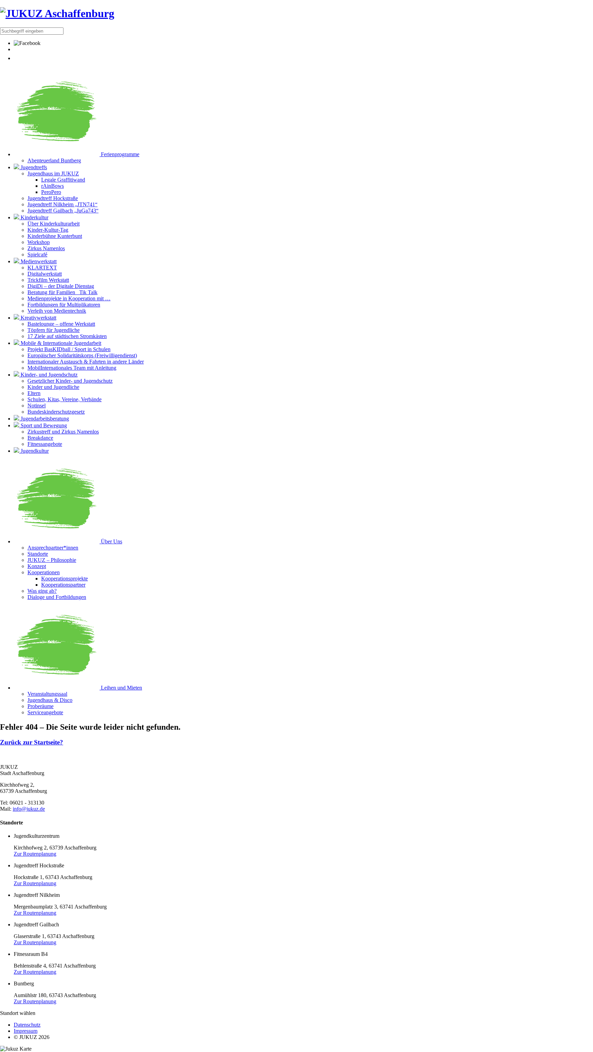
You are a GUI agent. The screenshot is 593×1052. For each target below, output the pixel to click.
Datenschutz (27, 1025)
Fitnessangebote (44, 444)
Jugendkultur (34, 451)
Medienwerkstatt (38, 261)
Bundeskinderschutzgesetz (56, 412)
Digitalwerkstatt (44, 274)
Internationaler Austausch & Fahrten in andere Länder (85, 362)
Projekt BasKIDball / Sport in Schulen (69, 349)
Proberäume (40, 706)
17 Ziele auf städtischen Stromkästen (67, 336)
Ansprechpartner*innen (52, 548)
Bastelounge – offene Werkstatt (61, 324)
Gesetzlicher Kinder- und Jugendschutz (70, 381)
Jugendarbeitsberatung (44, 418)
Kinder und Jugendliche (53, 387)
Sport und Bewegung (43, 425)
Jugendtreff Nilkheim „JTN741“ (62, 204)
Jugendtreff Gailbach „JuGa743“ (62, 210)
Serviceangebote (45, 712)
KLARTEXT (42, 267)
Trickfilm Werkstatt (48, 280)
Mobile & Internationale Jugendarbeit (60, 343)
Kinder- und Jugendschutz (48, 375)
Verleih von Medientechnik (56, 311)
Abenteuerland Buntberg (54, 160)
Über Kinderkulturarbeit (53, 224)
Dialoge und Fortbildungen (56, 597)
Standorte (37, 554)
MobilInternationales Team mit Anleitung (71, 368)
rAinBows (52, 186)
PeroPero (51, 192)
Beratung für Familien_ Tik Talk (62, 292)
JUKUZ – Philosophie (51, 560)
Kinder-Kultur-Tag (47, 230)
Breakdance (40, 438)
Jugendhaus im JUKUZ (53, 173)
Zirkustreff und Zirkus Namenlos (63, 432)
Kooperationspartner (63, 585)
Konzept (36, 566)
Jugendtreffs (33, 167)
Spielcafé (37, 254)
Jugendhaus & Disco (49, 700)
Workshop (38, 242)
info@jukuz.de (29, 809)
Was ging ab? (42, 591)
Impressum (25, 1031)
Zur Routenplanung (35, 854)
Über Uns (111, 541)
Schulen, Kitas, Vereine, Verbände (64, 399)
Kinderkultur (33, 217)
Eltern (33, 393)
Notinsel (36, 405)
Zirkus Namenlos (46, 248)
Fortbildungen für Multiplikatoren (63, 305)
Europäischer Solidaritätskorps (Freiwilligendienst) (82, 355)
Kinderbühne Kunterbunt (54, 236)
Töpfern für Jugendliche (53, 330)
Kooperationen (43, 572)
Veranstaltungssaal (47, 694)
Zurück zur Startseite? (31, 742)
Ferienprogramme (119, 154)
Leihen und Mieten (121, 688)
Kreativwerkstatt (37, 318)
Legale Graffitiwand (63, 180)
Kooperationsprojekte (64, 578)
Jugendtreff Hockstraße (52, 198)
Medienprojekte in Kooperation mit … (69, 298)
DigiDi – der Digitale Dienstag (60, 286)
